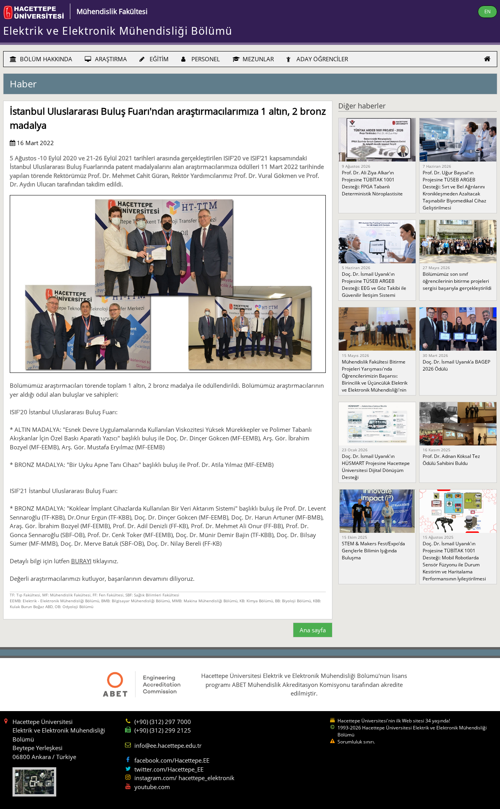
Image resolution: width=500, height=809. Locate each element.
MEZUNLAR (257, 59)
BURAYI (81, 561)
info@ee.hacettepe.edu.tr (168, 745)
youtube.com (152, 787)
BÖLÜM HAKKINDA (45, 59)
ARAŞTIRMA (110, 59)
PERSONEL (205, 59)
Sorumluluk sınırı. (356, 741)
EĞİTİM (158, 59)
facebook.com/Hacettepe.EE (171, 760)
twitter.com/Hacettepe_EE (169, 769)
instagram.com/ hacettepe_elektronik (184, 778)
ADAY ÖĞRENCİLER (321, 59)
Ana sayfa (313, 630)
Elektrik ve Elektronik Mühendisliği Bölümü (117, 31)
